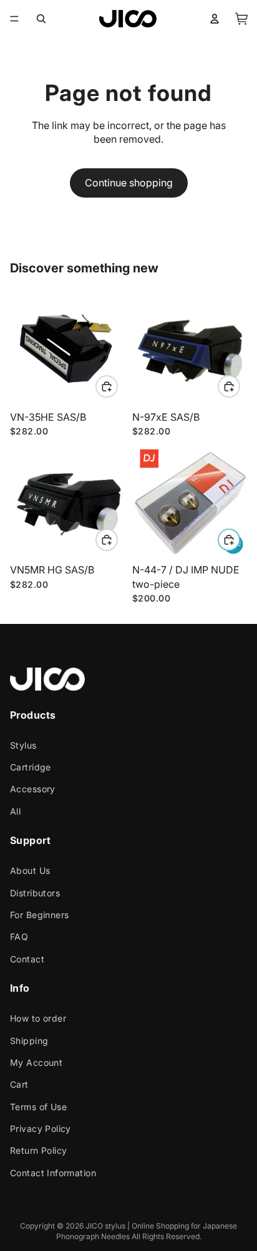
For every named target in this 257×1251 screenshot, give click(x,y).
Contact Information (53, 1172)
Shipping (29, 1040)
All (15, 811)
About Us (30, 870)
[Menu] (14, 18)
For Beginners (39, 914)
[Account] (214, 18)
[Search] (41, 18)
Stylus (23, 745)
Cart (19, 1084)
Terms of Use (38, 1106)
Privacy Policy (40, 1128)
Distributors (35, 893)
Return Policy (38, 1151)
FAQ (19, 937)
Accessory (33, 789)
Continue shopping (129, 182)
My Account (36, 1062)
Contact (27, 959)
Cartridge (30, 767)
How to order (38, 1018)
